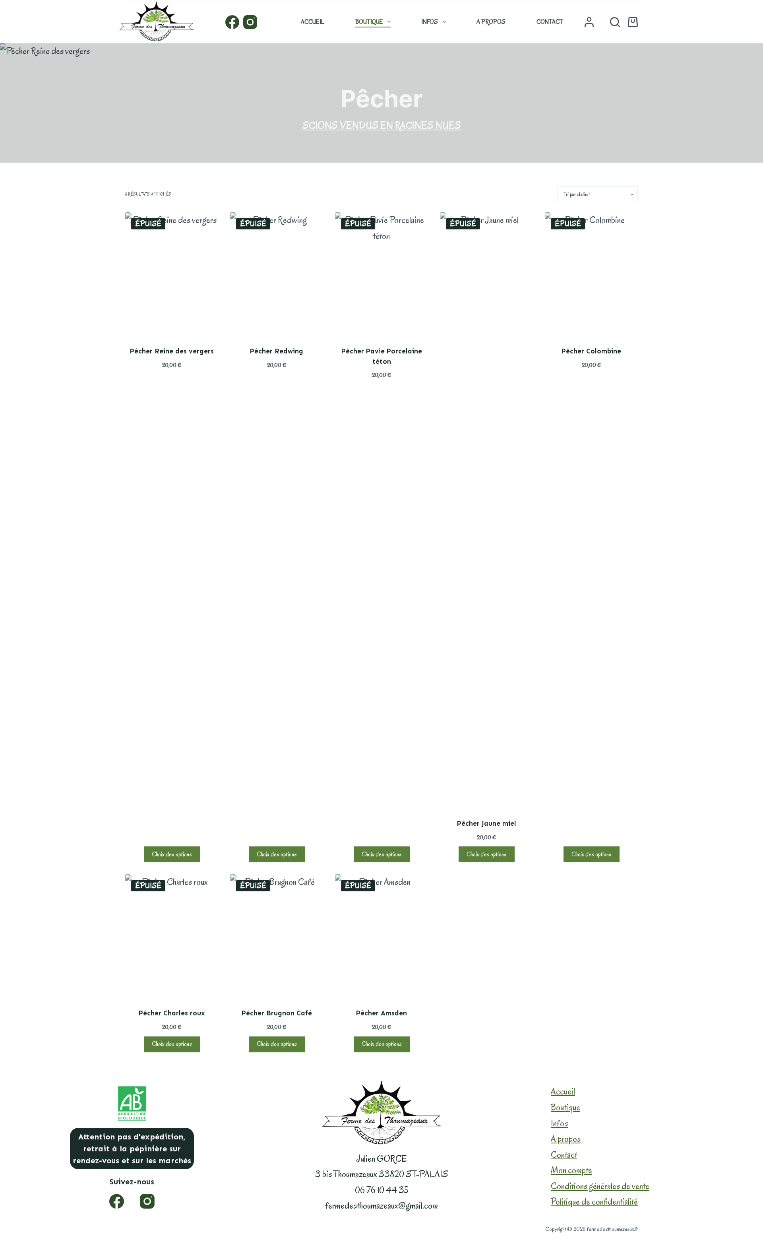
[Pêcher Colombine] (591, 274)
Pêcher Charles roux (172, 1013)
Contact (549, 22)
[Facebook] (232, 22)
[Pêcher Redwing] (276, 274)
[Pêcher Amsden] (381, 936)
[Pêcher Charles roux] (171, 936)
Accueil (312, 22)
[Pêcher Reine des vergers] (171, 274)
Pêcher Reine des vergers (172, 351)
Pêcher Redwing (276, 351)
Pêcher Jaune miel (486, 823)
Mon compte (571, 1170)
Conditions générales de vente (600, 1186)
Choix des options (172, 854)
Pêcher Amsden (381, 1013)
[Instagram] (250, 22)
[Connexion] (589, 22)
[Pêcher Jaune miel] (486, 510)
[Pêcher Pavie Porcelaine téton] (381, 274)
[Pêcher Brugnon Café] (276, 936)
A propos (490, 22)
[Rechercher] (615, 22)
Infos (429, 22)
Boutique (369, 22)
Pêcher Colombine (591, 351)
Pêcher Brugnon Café (277, 1013)
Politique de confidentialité (594, 1201)
